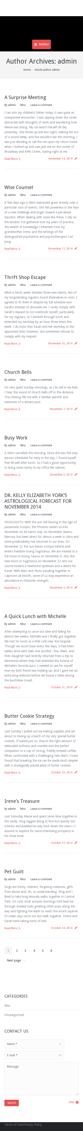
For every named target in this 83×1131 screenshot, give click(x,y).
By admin (10, 105)
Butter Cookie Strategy (29, 716)
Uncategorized (14, 1015)
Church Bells (18, 372)
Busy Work (15, 438)
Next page (14, 960)
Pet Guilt (14, 871)
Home (27, 69)
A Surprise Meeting (25, 97)
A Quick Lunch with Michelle (35, 616)
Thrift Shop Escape (25, 277)
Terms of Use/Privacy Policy (23, 1124)
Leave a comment (41, 105)
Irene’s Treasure (22, 801)
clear (72, 1102)
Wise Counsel (18, 187)
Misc (23, 105)
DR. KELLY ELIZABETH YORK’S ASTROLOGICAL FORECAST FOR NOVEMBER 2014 (37, 501)
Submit (11, 1103)
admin (67, 61)
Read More (10, 158)
